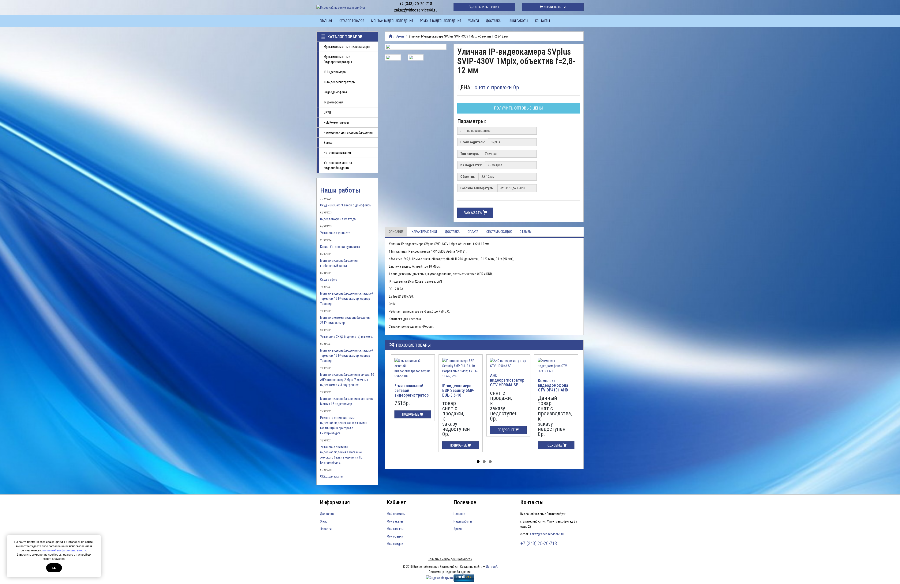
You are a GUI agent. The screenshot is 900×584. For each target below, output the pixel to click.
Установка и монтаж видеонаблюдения (338, 165)
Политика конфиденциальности (450, 559)
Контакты (542, 21)
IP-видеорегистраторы (339, 82)
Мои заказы (395, 521)
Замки (328, 142)
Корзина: (552, 7)
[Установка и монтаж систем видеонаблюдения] (390, 36)
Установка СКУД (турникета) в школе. (346, 336)
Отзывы (526, 232)
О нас (323, 521)
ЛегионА (492, 567)
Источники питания (337, 153)
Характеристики (424, 232)
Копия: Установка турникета (340, 247)
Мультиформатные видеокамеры (347, 47)
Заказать (473, 212)
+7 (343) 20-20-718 (415, 3)
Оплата (473, 232)
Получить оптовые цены (518, 108)
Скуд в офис (328, 279)
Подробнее (411, 414)
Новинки (459, 514)
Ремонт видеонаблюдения (440, 21)
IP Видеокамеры (335, 72)
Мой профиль (396, 514)
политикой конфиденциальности (64, 550)
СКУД (327, 112)
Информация (335, 502)
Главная (326, 21)
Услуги (473, 21)
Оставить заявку (486, 7)
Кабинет (396, 502)
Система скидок (499, 232)
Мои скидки (395, 544)
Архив (400, 36)
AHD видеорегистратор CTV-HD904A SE (507, 380)
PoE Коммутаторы (336, 122)
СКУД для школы (331, 476)
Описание (396, 232)
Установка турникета (335, 233)
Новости (326, 529)
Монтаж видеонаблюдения (392, 21)
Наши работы (518, 21)
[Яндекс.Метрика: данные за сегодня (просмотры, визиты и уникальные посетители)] (439, 577)
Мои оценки (395, 536)
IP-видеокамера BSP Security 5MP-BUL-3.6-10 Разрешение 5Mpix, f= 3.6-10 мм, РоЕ (459, 395)
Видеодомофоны (335, 92)
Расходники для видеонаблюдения (348, 132)
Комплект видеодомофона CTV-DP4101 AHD (553, 385)
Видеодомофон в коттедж (338, 219)
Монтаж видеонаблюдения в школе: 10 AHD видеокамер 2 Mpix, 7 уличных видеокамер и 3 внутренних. (347, 380)
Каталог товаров (351, 21)
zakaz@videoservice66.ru (416, 10)
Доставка (493, 21)
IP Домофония (333, 102)
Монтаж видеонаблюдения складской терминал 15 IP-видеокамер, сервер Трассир (346, 299)
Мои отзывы (395, 529)
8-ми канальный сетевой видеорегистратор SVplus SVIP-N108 (411, 392)
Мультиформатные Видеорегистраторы (338, 59)
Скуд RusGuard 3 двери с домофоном (345, 205)
